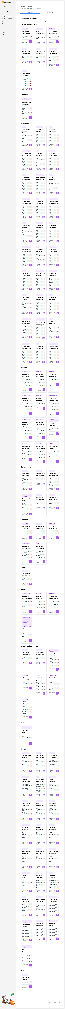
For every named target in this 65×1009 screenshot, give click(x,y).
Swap (3, 26)
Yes (28, 36)
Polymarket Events (51, 12)
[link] (7, 2)
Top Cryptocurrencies (6, 16)
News (3, 34)
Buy (2, 23)
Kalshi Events (30, 12)
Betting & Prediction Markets (8, 18)
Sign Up (8, 11)
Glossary (3, 32)
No (31, 36)
